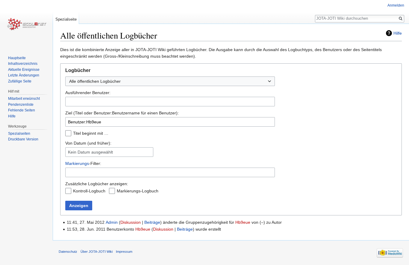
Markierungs (77, 163)
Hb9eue (242, 222)
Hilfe (397, 33)
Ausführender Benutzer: (87, 92)
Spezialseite (66, 19)
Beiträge (152, 222)
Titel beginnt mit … (90, 133)
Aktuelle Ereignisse (24, 70)
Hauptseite (17, 58)
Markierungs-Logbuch (137, 191)
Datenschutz (68, 251)
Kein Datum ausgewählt (90, 152)
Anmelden (395, 5)
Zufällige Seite (19, 81)
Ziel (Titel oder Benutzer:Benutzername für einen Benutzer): (122, 113)
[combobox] (170, 101)
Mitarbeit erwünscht (24, 98)
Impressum (124, 251)
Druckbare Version (23, 139)
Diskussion (130, 222)
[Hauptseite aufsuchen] (26, 24)
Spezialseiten (19, 133)
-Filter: (83, 163)
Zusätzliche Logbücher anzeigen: (96, 183)
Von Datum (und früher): (88, 143)
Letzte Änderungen (23, 75)
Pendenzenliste (21, 104)
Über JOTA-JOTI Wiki (97, 251)
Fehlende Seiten (21, 110)
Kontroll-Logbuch (89, 191)
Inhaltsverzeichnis (22, 64)
